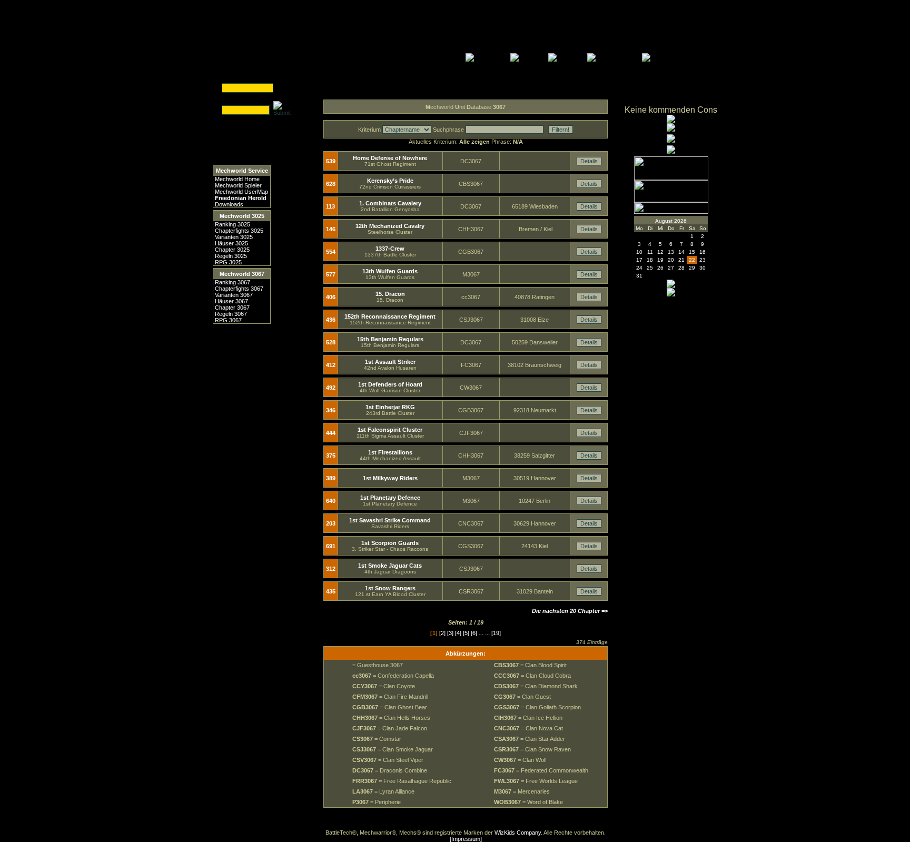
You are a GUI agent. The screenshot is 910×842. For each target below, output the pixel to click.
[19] (496, 633)
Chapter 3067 (232, 307)
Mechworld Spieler (238, 185)
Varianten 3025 (234, 237)
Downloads (229, 204)
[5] (466, 633)
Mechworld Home (237, 179)
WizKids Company (517, 832)
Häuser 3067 (231, 301)
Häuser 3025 (231, 243)
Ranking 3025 (232, 224)
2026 (680, 221)
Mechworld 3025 (242, 216)
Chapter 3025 (232, 249)
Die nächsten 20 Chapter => (570, 611)
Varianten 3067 (234, 295)
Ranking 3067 (232, 282)
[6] (474, 633)
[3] (450, 633)
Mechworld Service (242, 170)
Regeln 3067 (231, 314)
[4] (458, 633)
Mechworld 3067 (242, 274)
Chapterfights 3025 (239, 230)
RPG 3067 (228, 320)
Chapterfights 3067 (239, 288)
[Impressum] (466, 839)
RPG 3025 (228, 262)
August (663, 221)
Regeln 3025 (231, 256)
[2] (442, 633)
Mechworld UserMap (241, 192)
